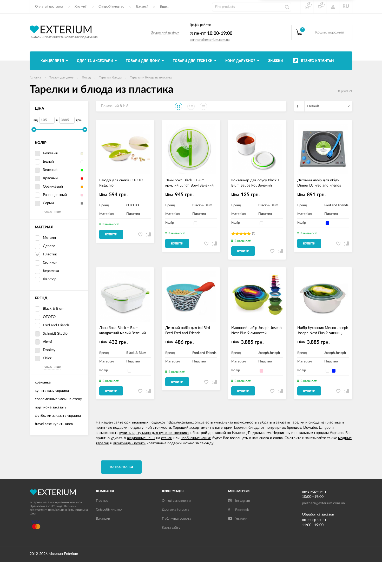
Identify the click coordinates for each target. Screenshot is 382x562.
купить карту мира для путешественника (154, 433)
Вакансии (103, 518)
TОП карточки (121, 467)
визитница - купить (129, 443)
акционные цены (141, 438)
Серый (48, 203)
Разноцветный (55, 195)
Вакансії (142, 6)
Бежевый (50, 153)
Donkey (49, 350)
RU (346, 6)
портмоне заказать (51, 407)
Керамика (51, 271)
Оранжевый (53, 186)
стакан (166, 438)
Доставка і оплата (175, 509)
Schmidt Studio (55, 333)
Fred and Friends (56, 325)
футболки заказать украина (58, 416)
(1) (253, 233)
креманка (43, 382)
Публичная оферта (176, 518)
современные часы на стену (58, 399)
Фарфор (49, 279)
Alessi (47, 342)
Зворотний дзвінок (165, 32)
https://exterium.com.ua (186, 422)
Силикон (50, 263)
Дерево (49, 246)
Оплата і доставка (49, 6)
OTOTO (49, 317)
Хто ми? (81, 6)
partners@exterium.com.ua (209, 40)
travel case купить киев (54, 424)
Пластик (50, 254)
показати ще (52, 211)
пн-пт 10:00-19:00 (212, 33)
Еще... (164, 7)
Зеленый (50, 170)
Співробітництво (111, 6)
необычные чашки (196, 438)
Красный (50, 178)
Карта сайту (171, 528)
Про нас (102, 501)
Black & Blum (53, 308)
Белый (48, 161)
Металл (49, 238)
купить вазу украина (52, 391)
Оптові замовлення (176, 501)
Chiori (47, 358)
